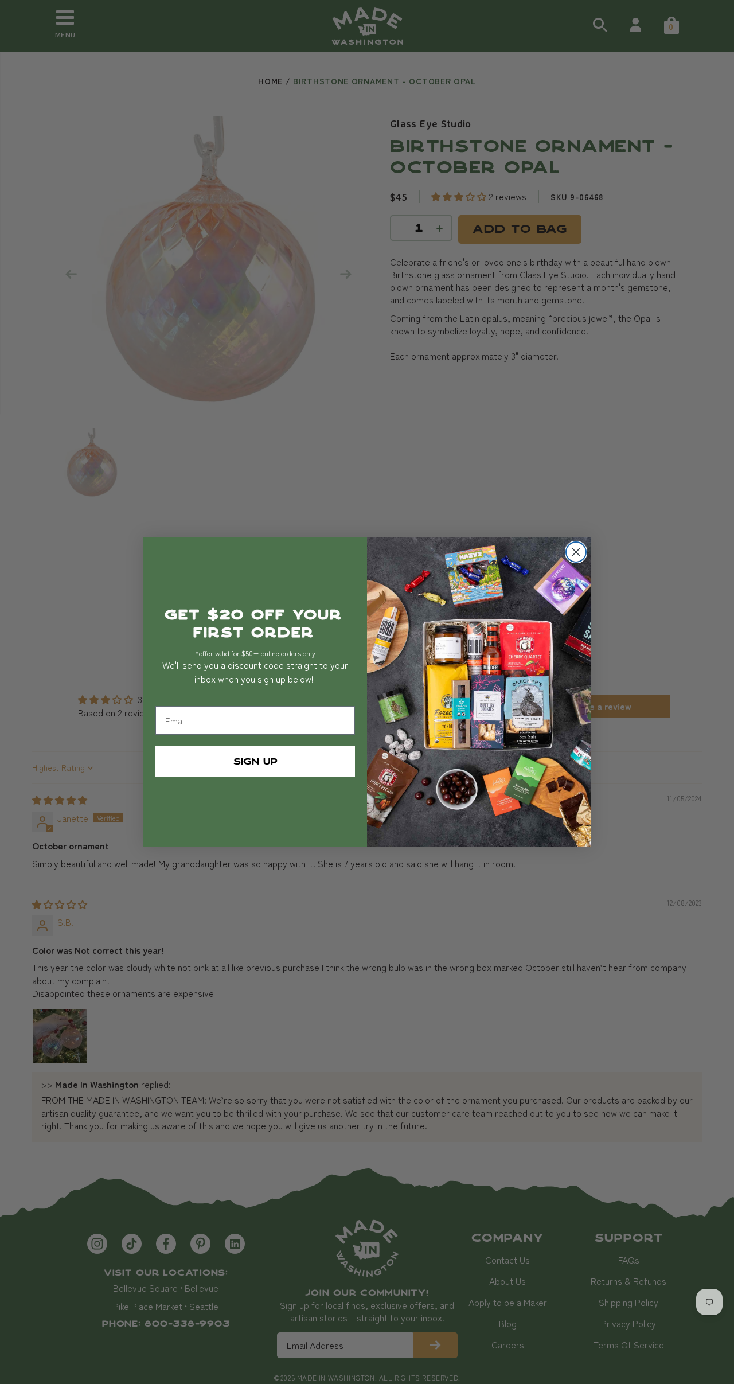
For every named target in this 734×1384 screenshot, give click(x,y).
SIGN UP (255, 762)
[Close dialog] (576, 552)
